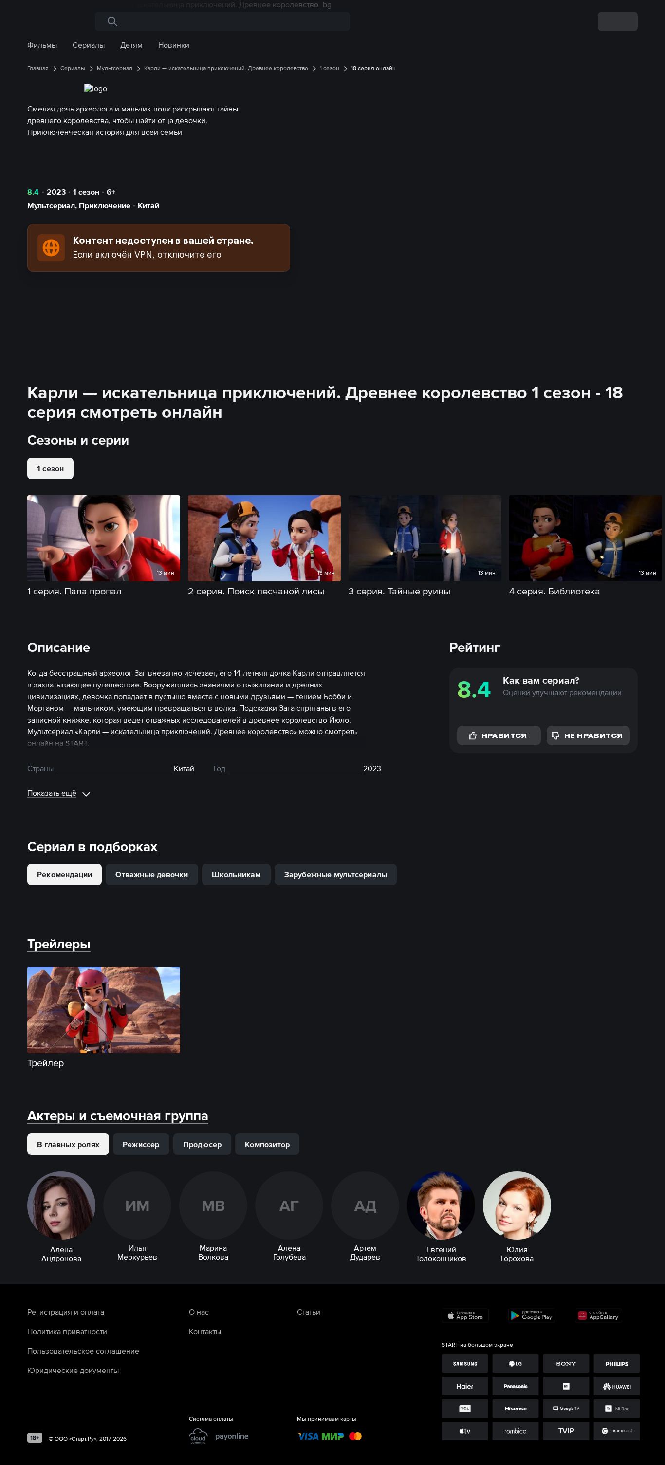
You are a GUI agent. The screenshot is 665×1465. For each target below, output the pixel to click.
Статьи (308, 1311)
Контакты (205, 1331)
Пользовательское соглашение (83, 1350)
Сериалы (89, 44)
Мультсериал (51, 205)
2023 (56, 191)
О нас (199, 1311)
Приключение (104, 205)
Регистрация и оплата (65, 1311)
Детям (131, 44)
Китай (148, 205)
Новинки (173, 44)
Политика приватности (67, 1331)
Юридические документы (73, 1370)
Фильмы (42, 44)
